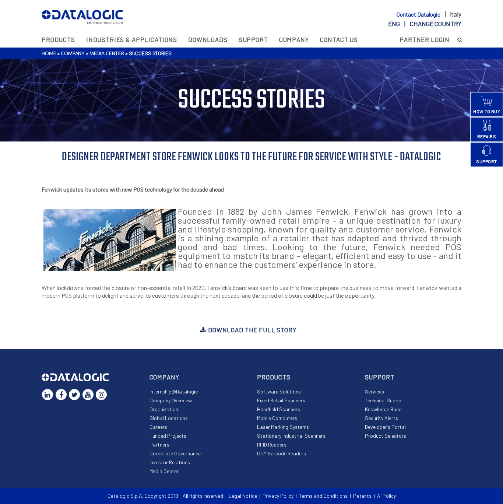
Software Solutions (279, 391)
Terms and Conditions (323, 496)
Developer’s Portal (385, 427)
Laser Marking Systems (283, 427)
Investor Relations (170, 462)
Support (253, 39)
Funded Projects (168, 436)
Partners (159, 444)
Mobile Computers (277, 418)
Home (49, 53)
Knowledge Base (383, 409)
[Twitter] (74, 394)
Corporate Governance (175, 453)
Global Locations (169, 418)
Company (294, 39)
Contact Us (339, 39)
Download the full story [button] (251, 329)
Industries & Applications (131, 39)
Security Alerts (381, 418)
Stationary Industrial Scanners (291, 436)
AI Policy (386, 496)
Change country (435, 23)
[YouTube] (88, 394)
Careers (158, 427)
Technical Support (385, 400)
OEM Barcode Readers (281, 453)
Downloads (208, 39)
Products (58, 39)
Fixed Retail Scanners (281, 400)
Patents (362, 496)
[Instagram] (101, 394)
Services (374, 391)
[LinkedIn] (47, 394)
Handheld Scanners (278, 409)
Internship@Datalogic (174, 391)
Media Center (106, 53)
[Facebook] (61, 394)
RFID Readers (271, 444)
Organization (164, 409)
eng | (424, 23)
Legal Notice (243, 496)
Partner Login (425, 39)
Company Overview (171, 400)
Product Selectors (385, 436)
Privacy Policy (278, 496)
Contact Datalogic (419, 14)
